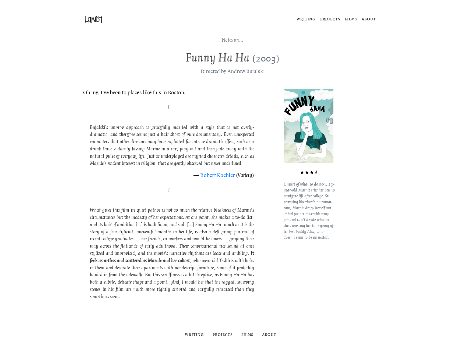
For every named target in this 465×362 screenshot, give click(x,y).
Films (351, 19)
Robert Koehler (217, 175)
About (369, 19)
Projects (330, 19)
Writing (306, 19)
